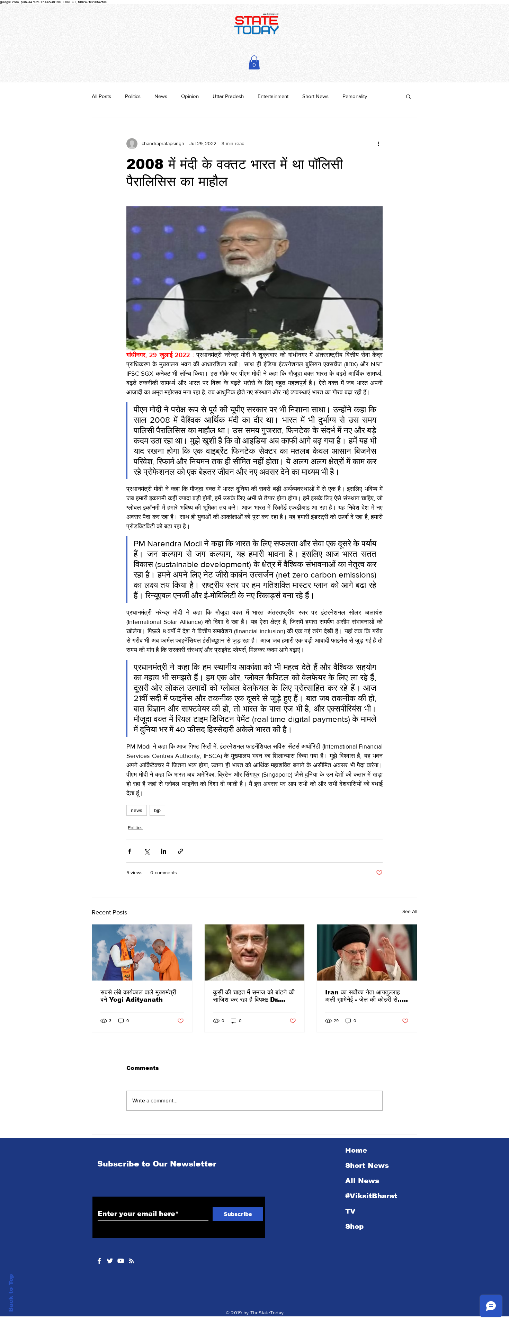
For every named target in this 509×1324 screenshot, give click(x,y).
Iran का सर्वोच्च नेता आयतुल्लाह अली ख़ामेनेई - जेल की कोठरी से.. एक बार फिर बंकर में (363, 996)
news (136, 810)
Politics (133, 96)
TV (350, 1211)
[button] (254, 62)
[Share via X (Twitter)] (146, 851)
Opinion (190, 96)
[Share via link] (180, 851)
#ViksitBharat (371, 1196)
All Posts (101, 96)
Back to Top (11, 1293)
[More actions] (378, 144)
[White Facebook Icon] (99, 1261)
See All (409, 911)
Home (356, 1150)
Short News (315, 96)
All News (362, 1180)
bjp (157, 810)
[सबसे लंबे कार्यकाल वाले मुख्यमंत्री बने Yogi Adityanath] (142, 952)
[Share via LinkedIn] (163, 851)
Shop (354, 1226)
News (160, 96)
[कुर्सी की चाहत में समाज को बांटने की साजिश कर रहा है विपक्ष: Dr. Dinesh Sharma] (255, 952)
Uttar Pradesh (228, 96)
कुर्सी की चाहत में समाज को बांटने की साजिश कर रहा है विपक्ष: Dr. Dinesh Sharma (254, 996)
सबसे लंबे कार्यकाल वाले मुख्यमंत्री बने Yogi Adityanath (138, 996)
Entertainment (273, 96)
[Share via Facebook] (129, 851)
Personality (354, 96)
